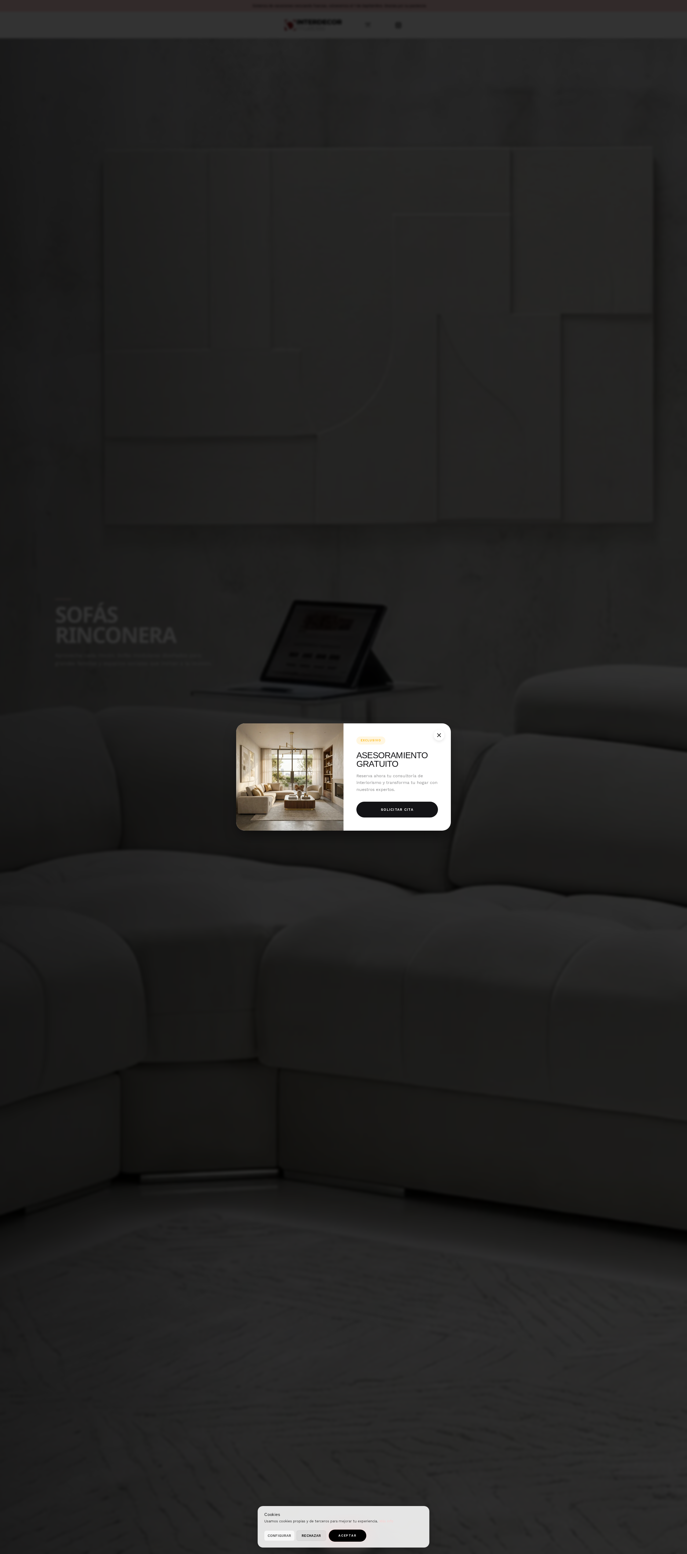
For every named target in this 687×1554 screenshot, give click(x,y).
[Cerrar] (439, 735)
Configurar (279, 1536)
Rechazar (311, 1536)
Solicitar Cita (397, 810)
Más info (386, 1521)
